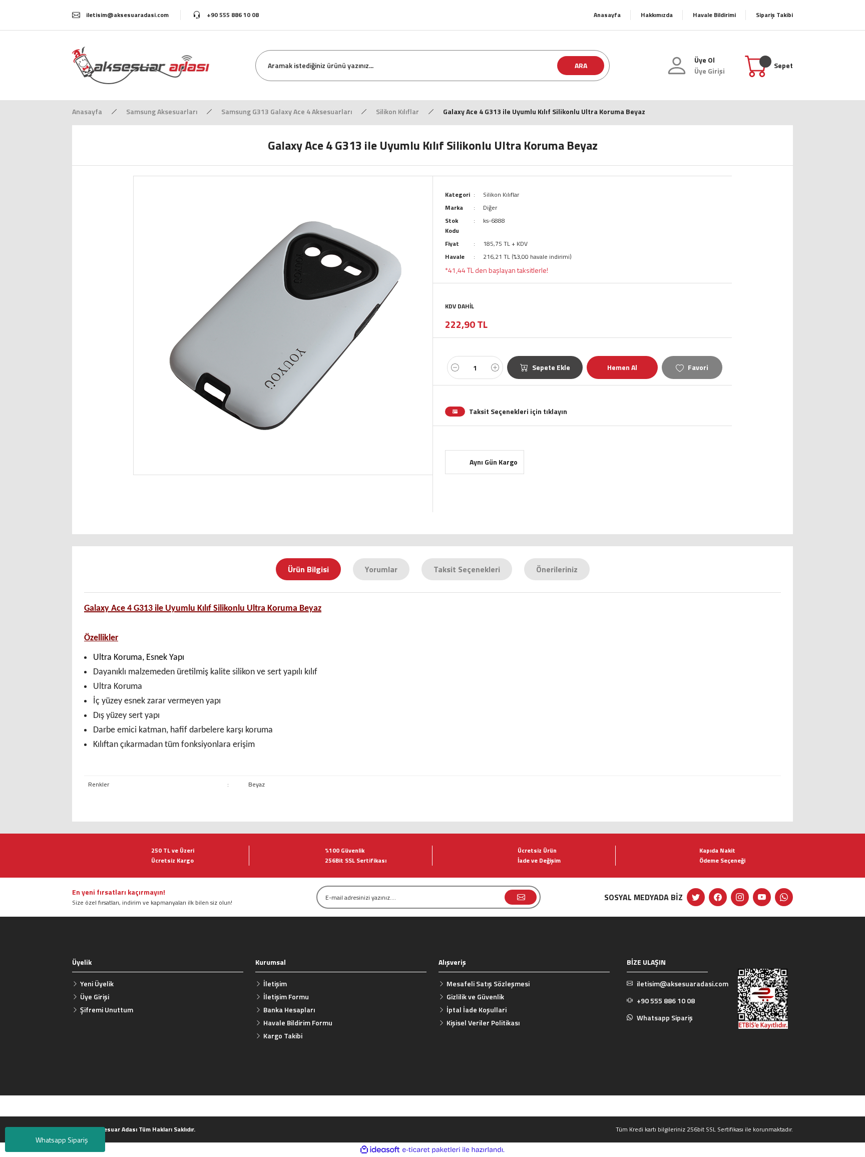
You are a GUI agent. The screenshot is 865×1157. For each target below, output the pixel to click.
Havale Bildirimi (714, 15)
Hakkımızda (657, 15)
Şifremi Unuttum (106, 1009)
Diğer (490, 207)
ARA (581, 65)
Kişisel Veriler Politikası (483, 1022)
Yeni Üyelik (97, 983)
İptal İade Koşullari (477, 1009)
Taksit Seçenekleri (467, 569)
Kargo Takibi (282, 1035)
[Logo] (140, 65)
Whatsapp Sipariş (62, 1139)
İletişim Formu (286, 996)
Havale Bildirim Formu (297, 1022)
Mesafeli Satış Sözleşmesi (488, 983)
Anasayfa (607, 15)
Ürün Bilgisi (308, 569)
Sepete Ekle (551, 367)
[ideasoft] (380, 1149)
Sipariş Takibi (774, 15)
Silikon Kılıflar (501, 194)
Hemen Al (622, 367)
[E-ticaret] (431, 1149)
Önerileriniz (557, 569)
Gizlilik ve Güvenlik (475, 996)
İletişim (275, 983)
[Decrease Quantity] (455, 367)
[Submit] (521, 897)
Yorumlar (381, 569)
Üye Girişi (94, 996)
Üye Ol (704, 60)
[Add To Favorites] (692, 367)
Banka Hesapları (289, 1009)
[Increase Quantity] (495, 367)
